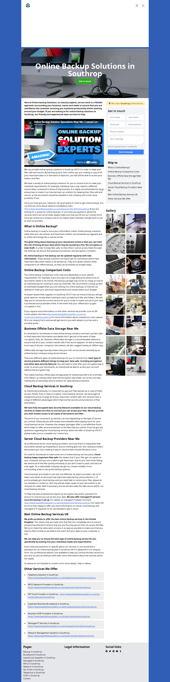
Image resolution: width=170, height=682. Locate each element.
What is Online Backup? (119, 167)
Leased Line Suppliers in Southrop (39, 657)
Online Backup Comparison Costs (123, 171)
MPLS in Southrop (31, 663)
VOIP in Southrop (31, 675)
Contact (27, 678)
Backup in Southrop (32, 651)
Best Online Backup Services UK (123, 194)
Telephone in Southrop (34, 672)
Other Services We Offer (119, 198)
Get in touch (85, 81)
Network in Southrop (33, 666)
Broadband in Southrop (34, 654)
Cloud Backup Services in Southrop (124, 183)
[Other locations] (137, 5)
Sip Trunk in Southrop (33, 669)
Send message (126, 152)
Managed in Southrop (33, 660)
